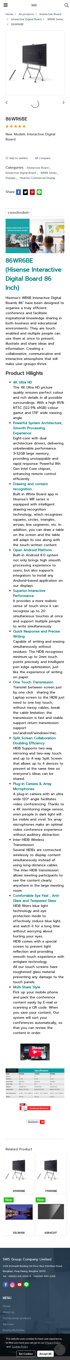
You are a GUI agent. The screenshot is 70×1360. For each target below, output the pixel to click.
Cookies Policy (20, 1346)
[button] (65, 5)
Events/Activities (14, 1330)
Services (8, 1324)
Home (6, 1306)
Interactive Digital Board (21, 173)
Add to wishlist (18, 158)
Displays (11, 178)
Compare (44, 158)
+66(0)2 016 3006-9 (20, 1276)
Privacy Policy (52, 1342)
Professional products (17, 1318)
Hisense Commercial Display (37, 178)
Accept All (45, 1353)
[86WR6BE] (35, 63)
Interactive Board (38, 168)
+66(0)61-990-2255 (44, 1276)
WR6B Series (49, 173)
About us (8, 1312)
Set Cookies (26, 1353)
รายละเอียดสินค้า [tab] (18, 212)
